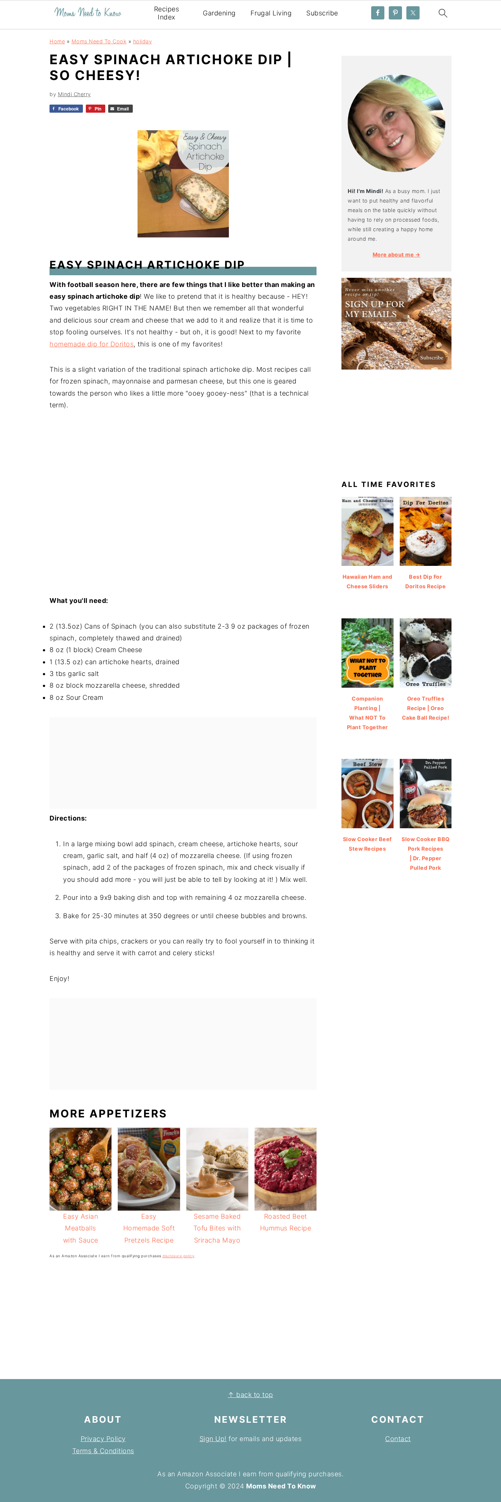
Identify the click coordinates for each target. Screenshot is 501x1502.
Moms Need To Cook (99, 41)
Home (57, 41)
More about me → (397, 254)
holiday (142, 41)
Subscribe (322, 13)
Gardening (219, 13)
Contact (398, 1439)
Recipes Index (166, 13)
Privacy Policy (103, 1439)
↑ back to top (250, 1395)
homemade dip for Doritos (92, 344)
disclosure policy (178, 1256)
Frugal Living (271, 13)
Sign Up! (213, 1439)
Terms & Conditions (103, 1451)
